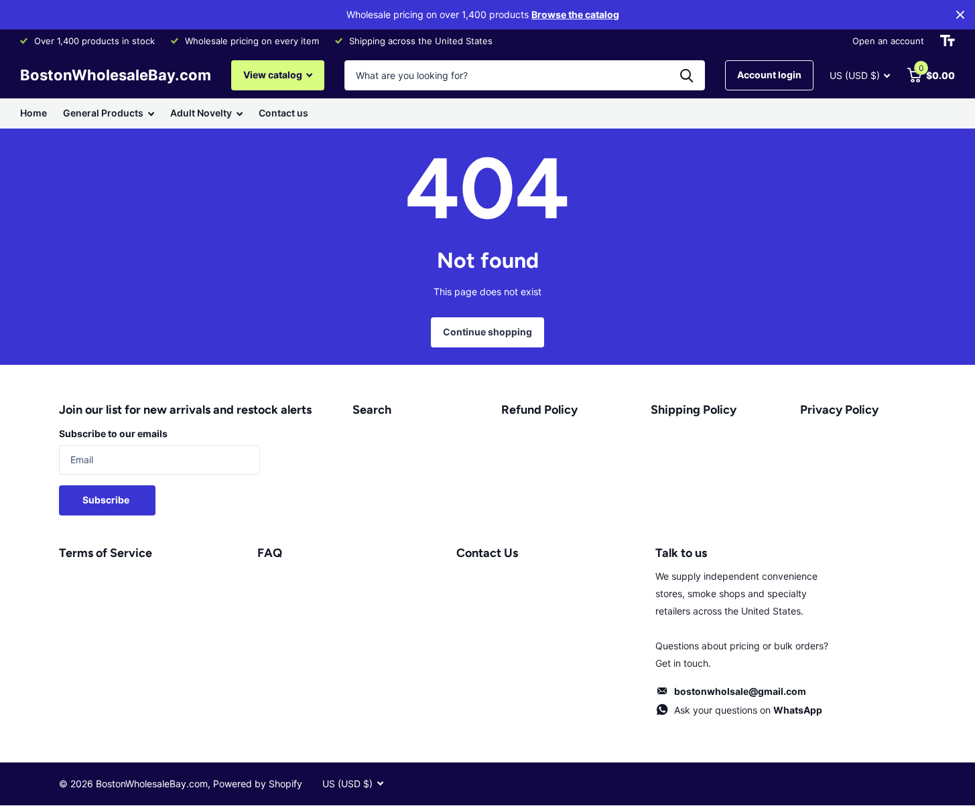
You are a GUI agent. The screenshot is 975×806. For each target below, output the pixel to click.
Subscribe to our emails (113, 433)
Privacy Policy (839, 409)
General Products (103, 112)
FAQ (269, 553)
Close (960, 14)
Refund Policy (539, 409)
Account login (769, 74)
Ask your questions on (748, 710)
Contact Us (487, 553)
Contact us (283, 112)
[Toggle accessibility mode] (947, 41)
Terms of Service (105, 553)
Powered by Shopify (257, 783)
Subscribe (106, 499)
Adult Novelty (201, 112)
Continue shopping (487, 331)
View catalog (273, 74)
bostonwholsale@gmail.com (740, 691)
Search (371, 409)
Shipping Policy (693, 409)
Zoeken (686, 75)
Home (33, 112)
